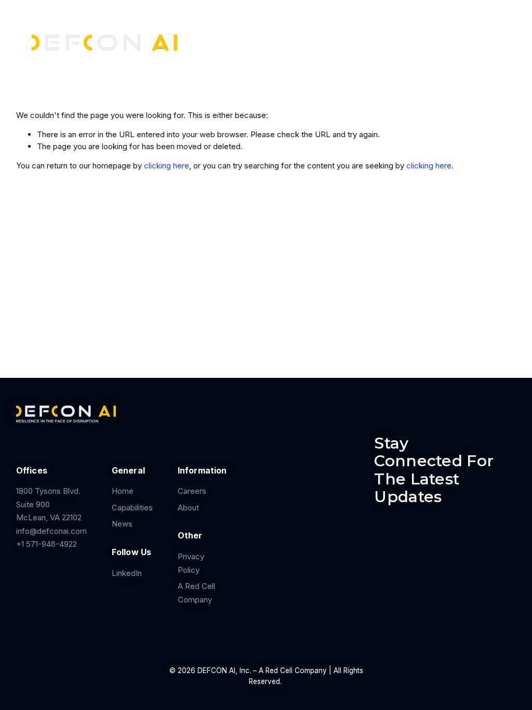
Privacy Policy (191, 563)
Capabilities (132, 507)
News (377, 31)
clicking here (166, 165)
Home (123, 491)
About (188, 507)
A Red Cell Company (196, 592)
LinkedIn (127, 573)
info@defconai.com (51, 531)
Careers (335, 31)
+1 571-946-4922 (46, 544)
